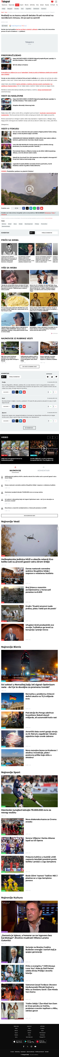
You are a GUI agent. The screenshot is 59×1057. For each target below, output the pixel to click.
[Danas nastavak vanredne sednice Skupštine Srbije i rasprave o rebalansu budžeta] (49, 348)
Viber (53, 213)
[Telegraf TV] (35, 1046)
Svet (6, 12)
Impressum (23, 1051)
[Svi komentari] (47, 376)
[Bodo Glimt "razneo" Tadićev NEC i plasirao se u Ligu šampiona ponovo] (12, 883)
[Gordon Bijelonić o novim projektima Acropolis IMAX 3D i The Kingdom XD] (44, 448)
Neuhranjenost (29, 224)
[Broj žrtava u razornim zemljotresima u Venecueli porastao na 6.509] (12, 594)
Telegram (3, 214)
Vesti (2, 12)
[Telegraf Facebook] (23, 1046)
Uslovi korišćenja (48, 218)
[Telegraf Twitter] (27, 1046)
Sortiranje (49, 373)
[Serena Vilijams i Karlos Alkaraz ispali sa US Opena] (12, 845)
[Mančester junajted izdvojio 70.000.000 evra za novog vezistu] (29, 791)
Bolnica (4, 224)
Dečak (20, 224)
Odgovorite (6, 392)
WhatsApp (48, 213)
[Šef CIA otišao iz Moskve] (6, 67)
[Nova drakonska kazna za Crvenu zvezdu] (12, 826)
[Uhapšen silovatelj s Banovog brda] (6, 107)
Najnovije (10, 521)
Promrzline (44, 224)
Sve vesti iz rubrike (29, 366)
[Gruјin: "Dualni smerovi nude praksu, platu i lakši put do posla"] (12, 613)
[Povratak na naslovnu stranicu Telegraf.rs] (5, 2)
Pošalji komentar (47, 232)
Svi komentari (29, 427)
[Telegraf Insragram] (31, 1046)
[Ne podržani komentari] (56, 376)
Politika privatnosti (39, 1051)
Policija (37, 224)
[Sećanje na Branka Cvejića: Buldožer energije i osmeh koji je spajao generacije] (12, 954)
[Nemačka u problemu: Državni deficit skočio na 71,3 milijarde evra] (12, 701)
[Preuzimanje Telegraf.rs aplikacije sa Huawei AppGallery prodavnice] (41, 1041)
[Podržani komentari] (52, 376)
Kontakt (46, 1051)
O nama (12, 1051)
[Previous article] (1, 528)
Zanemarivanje (6, 226)
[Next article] (58, 528)
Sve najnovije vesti (29, 515)
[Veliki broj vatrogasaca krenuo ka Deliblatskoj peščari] (15, 448)
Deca (15, 224)
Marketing (17, 1051)
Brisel (9, 224)
